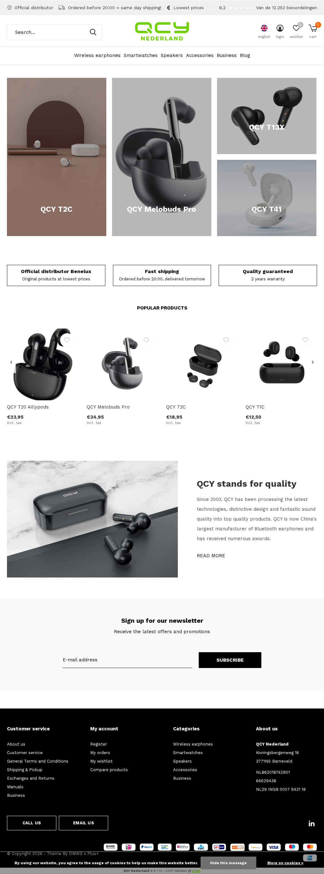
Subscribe (230, 660)
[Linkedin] (312, 823)
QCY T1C (255, 407)
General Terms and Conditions (37, 761)
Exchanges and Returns (30, 778)
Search (93, 32)
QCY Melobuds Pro (108, 407)
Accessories (200, 55)
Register (98, 744)
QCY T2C (176, 407)
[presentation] (11, 362)
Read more (211, 556)
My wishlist (101, 761)
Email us (83, 823)
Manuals (15, 786)
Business (227, 55)
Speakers (172, 55)
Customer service (25, 752)
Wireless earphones (97, 55)
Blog (245, 55)
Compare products (109, 769)
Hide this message (228, 863)
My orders (100, 752)
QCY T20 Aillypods (28, 407)
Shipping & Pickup (24, 769)
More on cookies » (285, 863)
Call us (31, 823)
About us (16, 744)
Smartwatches (141, 55)
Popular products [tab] (162, 308)
